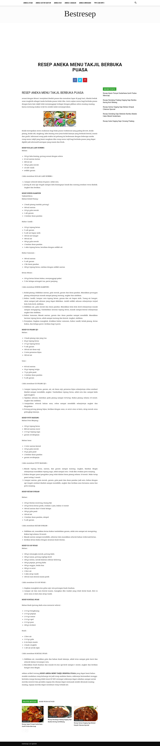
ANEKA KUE (58, 3)
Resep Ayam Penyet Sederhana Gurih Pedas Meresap (120, 94)
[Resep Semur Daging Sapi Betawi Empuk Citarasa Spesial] (86, 713)
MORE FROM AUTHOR (46, 701)
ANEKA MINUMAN (85, 3)
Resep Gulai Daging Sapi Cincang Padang (118, 121)
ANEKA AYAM (28, 3)
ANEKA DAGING (53, 717)
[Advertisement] (80, 44)
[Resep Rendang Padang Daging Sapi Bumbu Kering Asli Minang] (60, 712)
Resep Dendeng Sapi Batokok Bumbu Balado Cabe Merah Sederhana (120, 115)
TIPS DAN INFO (99, 3)
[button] (135, 3)
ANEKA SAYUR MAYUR (43, 3)
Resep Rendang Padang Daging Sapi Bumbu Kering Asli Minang (119, 101)
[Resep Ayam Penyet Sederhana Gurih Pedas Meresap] (34, 714)
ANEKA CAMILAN (70, 3)
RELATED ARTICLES (29, 701)
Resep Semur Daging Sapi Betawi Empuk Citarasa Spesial (118, 108)
